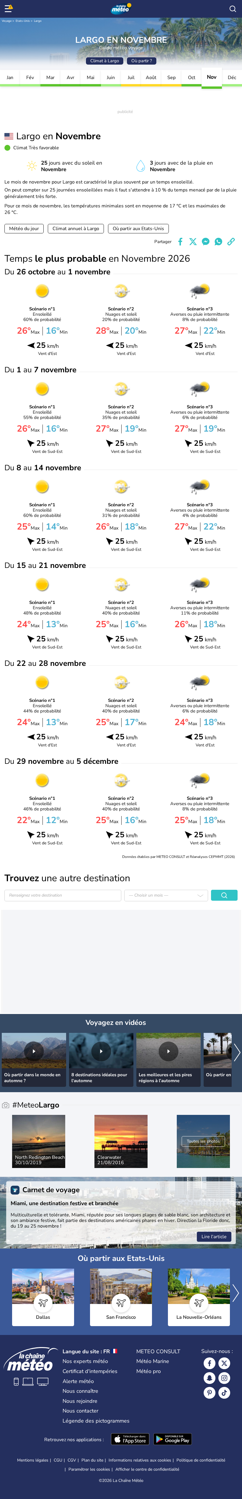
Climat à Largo (104, 61)
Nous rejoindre (80, 1401)
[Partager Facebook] (180, 241)
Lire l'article (214, 1236)
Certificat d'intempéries (90, 1371)
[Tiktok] (224, 1393)
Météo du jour (24, 228)
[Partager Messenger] (206, 241)
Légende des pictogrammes (96, 1420)
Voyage (7, 21)
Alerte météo (78, 1381)
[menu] (9, 9)
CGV (72, 1460)
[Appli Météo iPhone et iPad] (130, 1439)
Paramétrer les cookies (89, 1469)
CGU (58, 1460)
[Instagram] (224, 1378)
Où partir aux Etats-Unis (138, 228)
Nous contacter (80, 1410)
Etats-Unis (23, 21)
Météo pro (148, 1371)
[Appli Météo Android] (172, 1439)
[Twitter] (224, 1363)
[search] (233, 9)
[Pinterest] (209, 1393)
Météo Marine (152, 1361)
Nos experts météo (85, 1361)
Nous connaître (80, 1391)
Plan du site (92, 1460)
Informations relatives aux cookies (140, 1460)
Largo (38, 21)
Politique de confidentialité (200, 1460)
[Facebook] (209, 1363)
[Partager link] (231, 241)
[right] (237, 1053)
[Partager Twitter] (193, 241)
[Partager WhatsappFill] (218, 241)
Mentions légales (32, 1460)
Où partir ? (141, 61)
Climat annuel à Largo (76, 228)
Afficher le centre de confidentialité (147, 1469)
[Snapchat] (209, 1378)
